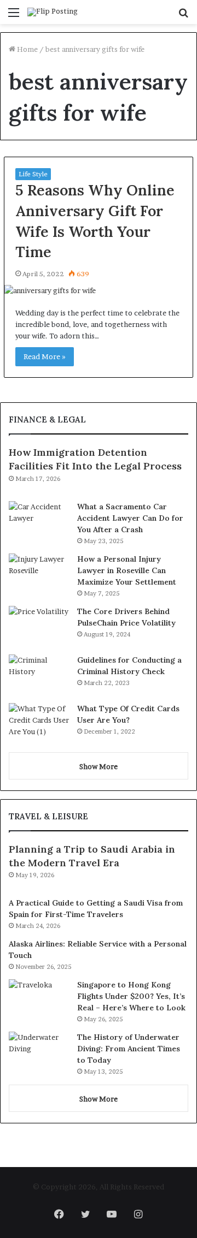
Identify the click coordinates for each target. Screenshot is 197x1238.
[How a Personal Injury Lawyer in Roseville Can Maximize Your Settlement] (39, 573)
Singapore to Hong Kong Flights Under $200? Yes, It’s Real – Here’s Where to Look (131, 996)
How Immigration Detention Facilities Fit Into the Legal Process (95, 459)
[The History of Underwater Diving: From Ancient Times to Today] (39, 1052)
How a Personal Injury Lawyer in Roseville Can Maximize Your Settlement (126, 570)
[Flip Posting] (52, 12)
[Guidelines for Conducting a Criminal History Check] (39, 674)
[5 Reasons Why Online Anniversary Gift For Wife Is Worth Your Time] (98, 290)
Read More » (45, 356)
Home (26, 49)
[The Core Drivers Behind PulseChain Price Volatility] (39, 626)
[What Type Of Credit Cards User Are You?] (39, 723)
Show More (98, 766)
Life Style (33, 174)
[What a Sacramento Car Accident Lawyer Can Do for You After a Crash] (39, 521)
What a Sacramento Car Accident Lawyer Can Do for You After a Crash (130, 518)
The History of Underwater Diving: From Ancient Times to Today (128, 1048)
